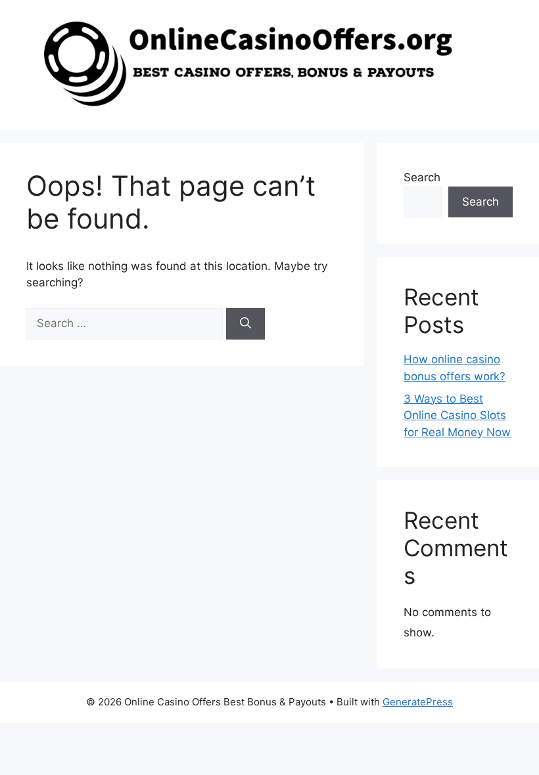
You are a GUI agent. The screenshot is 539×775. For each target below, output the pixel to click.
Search (422, 177)
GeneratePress (418, 702)
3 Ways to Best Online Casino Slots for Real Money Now (457, 415)
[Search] (245, 324)
